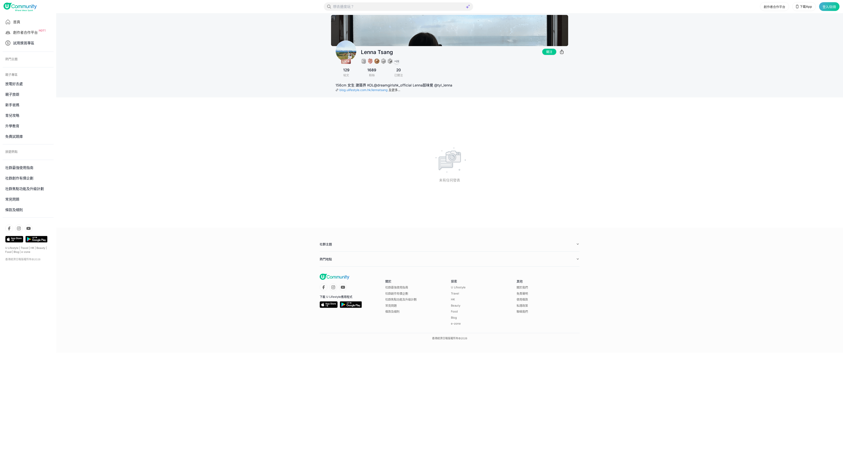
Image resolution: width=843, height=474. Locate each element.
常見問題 (391, 305)
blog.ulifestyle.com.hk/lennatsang (363, 90)
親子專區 (11, 74)
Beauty (40, 248)
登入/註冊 (829, 7)
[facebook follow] (9, 228)
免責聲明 (522, 293)
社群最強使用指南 (396, 287)
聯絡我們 (522, 311)
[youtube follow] (28, 228)
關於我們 (522, 287)
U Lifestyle (11, 248)
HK (32, 248)
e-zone (25, 251)
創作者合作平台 (774, 7)
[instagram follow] (19, 228)
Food (8, 251)
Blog (16, 251)
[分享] (562, 51)
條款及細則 (392, 311)
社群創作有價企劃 (396, 293)
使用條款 (522, 299)
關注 (549, 52)
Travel (24, 248)
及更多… (394, 90)
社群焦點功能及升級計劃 (401, 299)
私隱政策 (522, 305)
